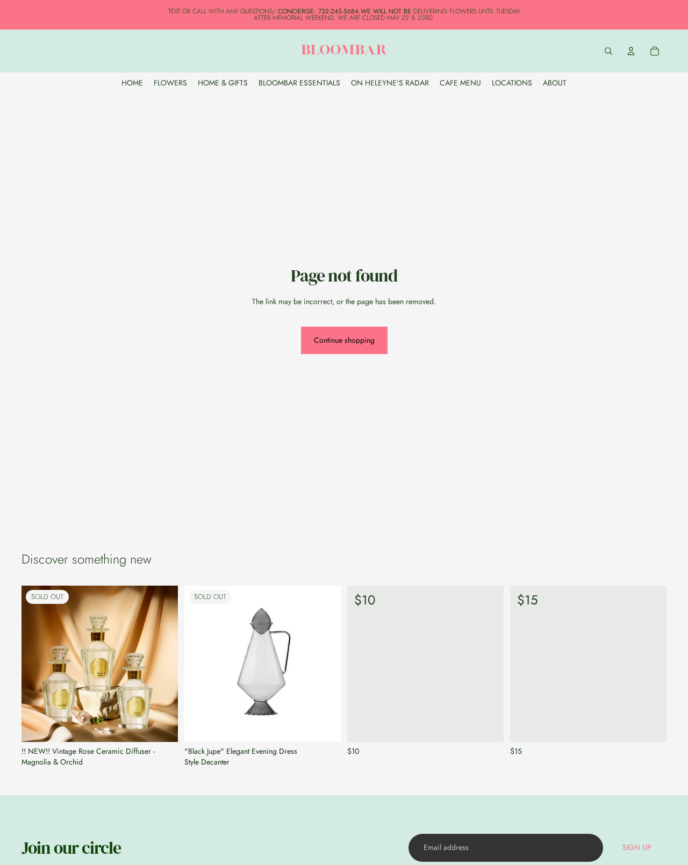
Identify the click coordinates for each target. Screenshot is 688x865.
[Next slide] (162, 664)
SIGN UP (636, 847)
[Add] (487, 725)
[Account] (631, 51)
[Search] (608, 51)
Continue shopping (344, 340)
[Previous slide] (38, 664)
